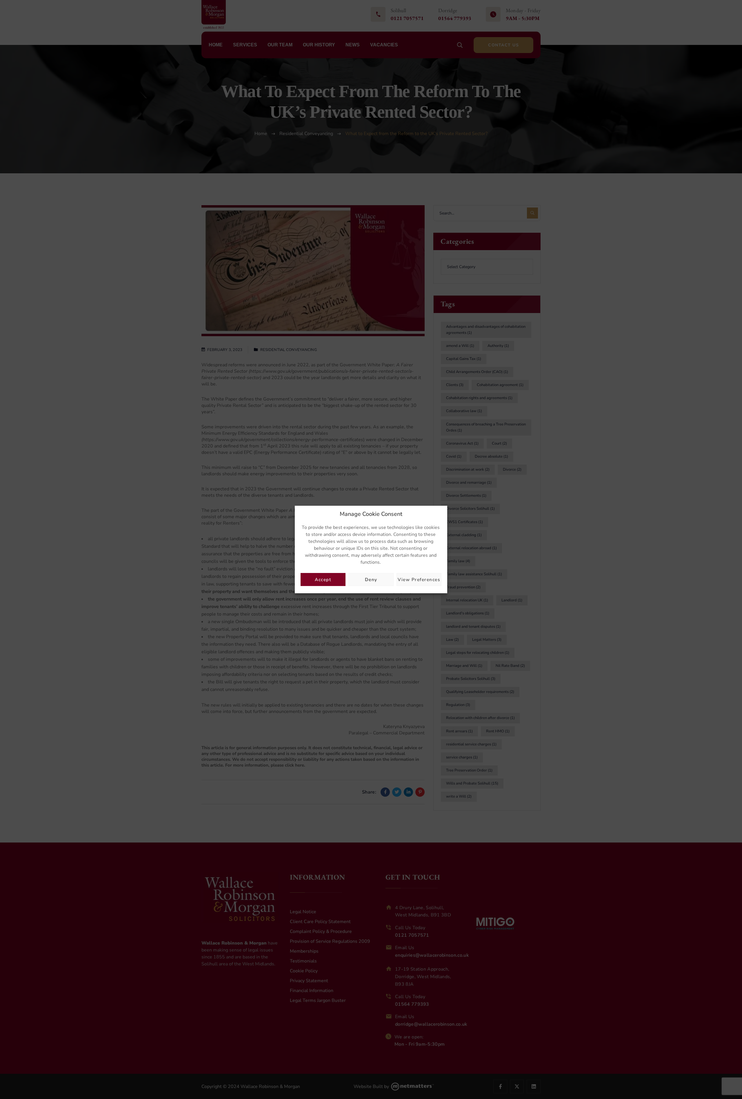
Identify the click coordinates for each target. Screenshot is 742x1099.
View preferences (419, 579)
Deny (371, 579)
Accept (323, 579)
